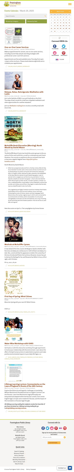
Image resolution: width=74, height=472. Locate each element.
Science (7, 358)
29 (69, 28)
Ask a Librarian (19, 455)
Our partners (53, 443)
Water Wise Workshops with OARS (19, 343)
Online (10, 66)
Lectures (21, 411)
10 (54, 23)
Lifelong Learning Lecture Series (34, 411)
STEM (11, 358)
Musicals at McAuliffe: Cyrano (17, 244)
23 (51, 28)
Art (29, 312)
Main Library (12, 357)
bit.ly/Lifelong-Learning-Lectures (16, 408)
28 (66, 28)
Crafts (33, 312)
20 (63, 25)
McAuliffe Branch (14, 211)
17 (54, 25)
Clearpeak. (33, 469)
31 (54, 31)
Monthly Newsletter (19, 459)
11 (57, 23)
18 (57, 25)
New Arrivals (19, 464)
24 (54, 28)
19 (60, 25)
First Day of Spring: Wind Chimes (18, 296)
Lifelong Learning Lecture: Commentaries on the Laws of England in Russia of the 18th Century (25, 385)
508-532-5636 (20, 440)
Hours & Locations (19, 457)
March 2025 (60, 11)
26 (60, 28)
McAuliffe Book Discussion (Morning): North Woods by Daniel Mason (23, 146)
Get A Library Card (19, 461)
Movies (22, 265)
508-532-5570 (20, 432)
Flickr (62, 59)
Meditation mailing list (17, 105)
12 (60, 23)
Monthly (16, 111)
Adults (15, 66)
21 (66, 25)
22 (69, 25)
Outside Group (37, 357)
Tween (25, 312)
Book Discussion (25, 211)
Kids (21, 312)
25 (57, 28)
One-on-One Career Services (17, 47)
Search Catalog (19, 451)
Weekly (20, 66)
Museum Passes (19, 453)
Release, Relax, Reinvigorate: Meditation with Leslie (24, 93)
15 (69, 23)
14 (66, 23)
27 (63, 28)
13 (63, 23)
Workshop (26, 66)
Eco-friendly (29, 357)
